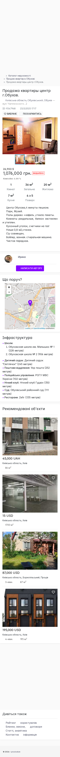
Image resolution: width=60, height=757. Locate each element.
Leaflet (27, 328)
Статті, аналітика (16, 730)
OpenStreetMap (39, 328)
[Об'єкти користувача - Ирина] (8, 258)
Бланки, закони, (23, 726)
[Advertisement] (30, 41)
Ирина (22, 256)
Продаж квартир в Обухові (20, 79)
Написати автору (31, 268)
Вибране (11, 114)
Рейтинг (21, 722)
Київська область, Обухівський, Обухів (28, 100)
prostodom (15, 752)
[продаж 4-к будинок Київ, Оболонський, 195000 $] (30, 607)
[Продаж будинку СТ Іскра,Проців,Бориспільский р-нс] (30, 550)
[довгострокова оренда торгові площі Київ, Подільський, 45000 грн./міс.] (30, 436)
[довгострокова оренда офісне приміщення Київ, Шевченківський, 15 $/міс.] (30, 493)
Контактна (21, 734)
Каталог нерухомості (19, 75)
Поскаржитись (32, 114)
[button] (54, 120)
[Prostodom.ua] (3, 75)
